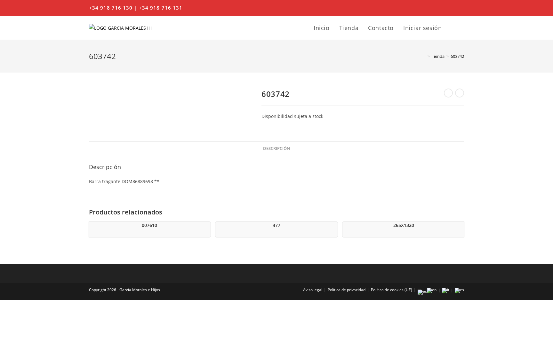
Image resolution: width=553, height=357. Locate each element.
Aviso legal (312, 289)
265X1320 (403, 225)
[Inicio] (424, 56)
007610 (149, 225)
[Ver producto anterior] (448, 93)
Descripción (276, 148)
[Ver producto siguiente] (459, 93)
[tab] (276, 149)
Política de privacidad (346, 289)
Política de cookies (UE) (391, 289)
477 (276, 225)
